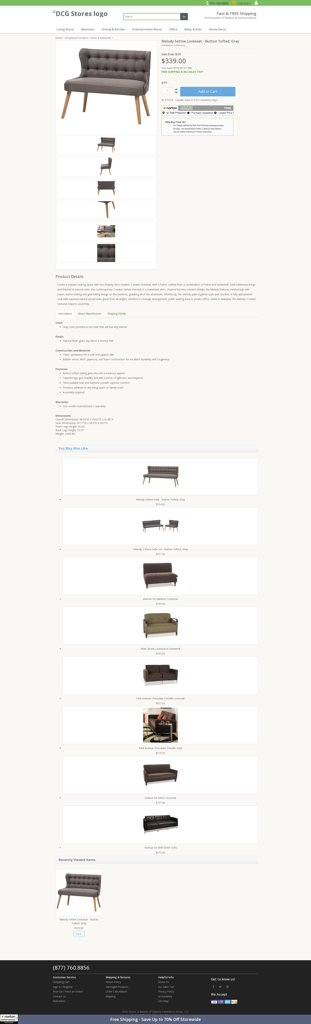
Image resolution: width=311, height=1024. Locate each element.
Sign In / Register (63, 987)
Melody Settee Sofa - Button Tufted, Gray (160, 499)
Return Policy (113, 982)
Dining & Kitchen (113, 29)
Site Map (163, 1001)
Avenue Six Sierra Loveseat (160, 798)
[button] (155, 1019)
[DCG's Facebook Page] (213, 987)
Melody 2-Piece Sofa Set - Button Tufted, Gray (160, 549)
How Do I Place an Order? (68, 991)
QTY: (164, 82)
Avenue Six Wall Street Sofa (161, 847)
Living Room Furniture (76, 37)
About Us (163, 982)
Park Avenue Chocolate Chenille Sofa (160, 748)
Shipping (110, 996)
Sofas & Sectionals (101, 37)
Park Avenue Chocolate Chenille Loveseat (160, 698)
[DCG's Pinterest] (227, 987)
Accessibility (165, 996)
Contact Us (59, 996)
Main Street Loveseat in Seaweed (160, 648)
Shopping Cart (61, 982)
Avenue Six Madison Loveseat (160, 599)
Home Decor (217, 29)
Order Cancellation (116, 991)
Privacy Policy (166, 991)
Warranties (59, 1001)
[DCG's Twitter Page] (220, 987)
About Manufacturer (90, 313)
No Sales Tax (166, 987)
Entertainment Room (147, 29)
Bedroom (87, 29)
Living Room (65, 29)
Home (59, 37)
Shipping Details (117, 313)
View (79, 934)
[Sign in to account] (256, 2)
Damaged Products (117, 987)
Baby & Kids (193, 29)
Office (173, 29)
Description (65, 313)
